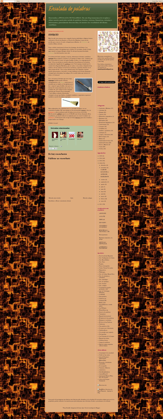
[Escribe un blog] (51, 148)
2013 (101, 160)
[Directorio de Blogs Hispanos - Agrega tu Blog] (106, 392)
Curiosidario (102, 314)
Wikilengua (102, 272)
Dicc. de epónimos (104, 281)
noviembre (104, 167)
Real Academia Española (106, 256)
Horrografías (102, 334)
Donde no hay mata (104, 355)
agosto (103, 184)
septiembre (104, 182)
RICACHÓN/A (105, 172)
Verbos (101, 148)
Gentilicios (102, 128)
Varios (101, 146)
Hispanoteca (102, 270)
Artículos (101, 110)
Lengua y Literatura (104, 134)
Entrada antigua (87, 198)
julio (102, 186)
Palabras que (102, 298)
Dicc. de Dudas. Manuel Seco (106, 274)
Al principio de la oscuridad (106, 353)
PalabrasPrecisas (103, 142)
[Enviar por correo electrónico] (50, 148)
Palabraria (102, 324)
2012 (101, 163)
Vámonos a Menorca (104, 368)
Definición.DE (102, 300)
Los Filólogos (102, 308)
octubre (103, 179)
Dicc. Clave (102, 262)
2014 (101, 158)
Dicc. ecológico (103, 285)
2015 (101, 156)
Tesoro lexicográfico (104, 266)
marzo (103, 196)
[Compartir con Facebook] (55, 148)
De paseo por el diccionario (106, 328)
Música (101, 138)
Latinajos (56, 146)
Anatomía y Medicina (104, 108)
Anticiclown (102, 370)
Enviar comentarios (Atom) (63, 201)
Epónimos (101, 118)
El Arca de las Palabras (105, 322)
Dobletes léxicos (103, 340)
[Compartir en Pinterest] (56, 148)
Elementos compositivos (105, 116)
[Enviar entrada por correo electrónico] (61, 146)
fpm (83, 408)
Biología (101, 112)
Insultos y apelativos (104, 130)
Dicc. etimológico (103, 279)
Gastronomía (102, 124)
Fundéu (101, 264)
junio (102, 189)
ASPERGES (104, 174)
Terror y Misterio (103, 144)
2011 (101, 204)
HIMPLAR (102, 219)
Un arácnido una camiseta (106, 332)
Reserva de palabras (104, 312)
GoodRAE (102, 294)
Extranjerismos (103, 234)
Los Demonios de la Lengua (106, 336)
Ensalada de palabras (69, 9)
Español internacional (105, 316)
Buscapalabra (103, 296)
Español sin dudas (104, 338)
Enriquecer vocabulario (105, 320)
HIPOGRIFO (102, 222)
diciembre (103, 165)
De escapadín (102, 366)
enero (102, 201)
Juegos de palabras (104, 342)
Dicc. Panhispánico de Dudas (106, 258)
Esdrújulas (102, 120)
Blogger (98, 408)
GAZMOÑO (104, 169)
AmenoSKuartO (103, 374)
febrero (103, 198)
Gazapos (101, 126)
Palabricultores (103, 330)
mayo (102, 191)
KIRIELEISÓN (105, 176)
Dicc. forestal (102, 283)
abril (102, 194)
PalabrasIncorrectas (104, 140)
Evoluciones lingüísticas (105, 122)
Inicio (71, 198)
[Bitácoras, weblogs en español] (102, 385)
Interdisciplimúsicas (104, 372)
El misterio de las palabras (106, 318)
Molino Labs (102, 302)
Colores (101, 114)
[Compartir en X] (53, 148)
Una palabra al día (104, 326)
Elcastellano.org (103, 310)
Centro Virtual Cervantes (106, 268)
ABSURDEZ (102, 213)
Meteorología (102, 136)
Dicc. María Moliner (104, 260)
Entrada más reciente (55, 198)
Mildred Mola (102, 360)
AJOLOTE (102, 216)
